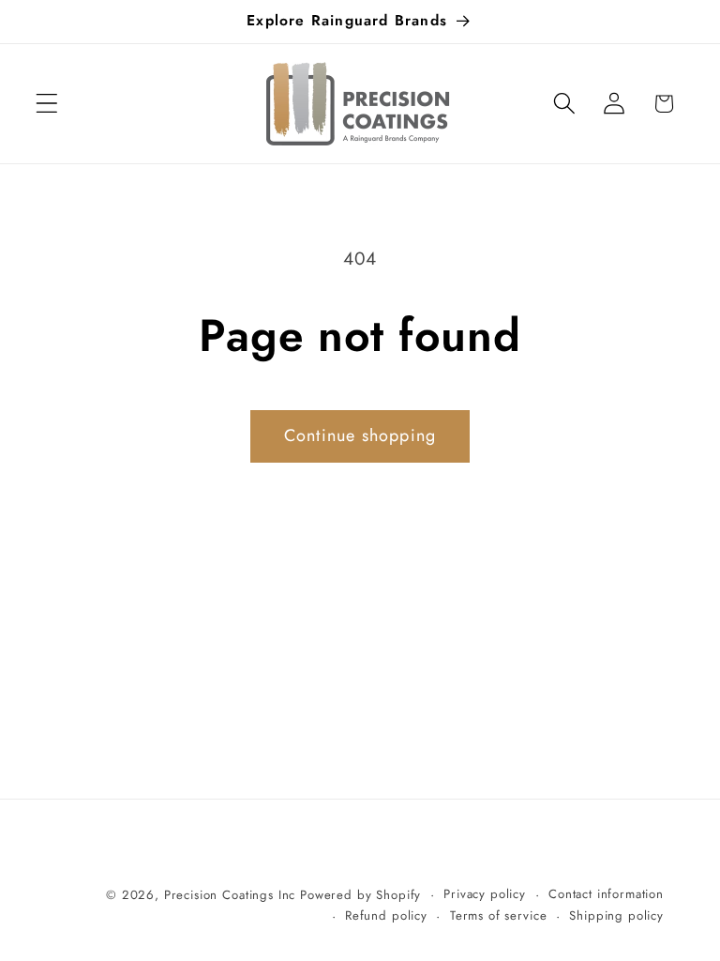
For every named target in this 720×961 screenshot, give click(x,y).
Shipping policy (616, 915)
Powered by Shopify (360, 895)
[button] (47, 104)
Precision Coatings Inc (229, 895)
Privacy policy (484, 894)
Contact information (606, 894)
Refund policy (386, 915)
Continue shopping (360, 435)
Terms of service (498, 915)
